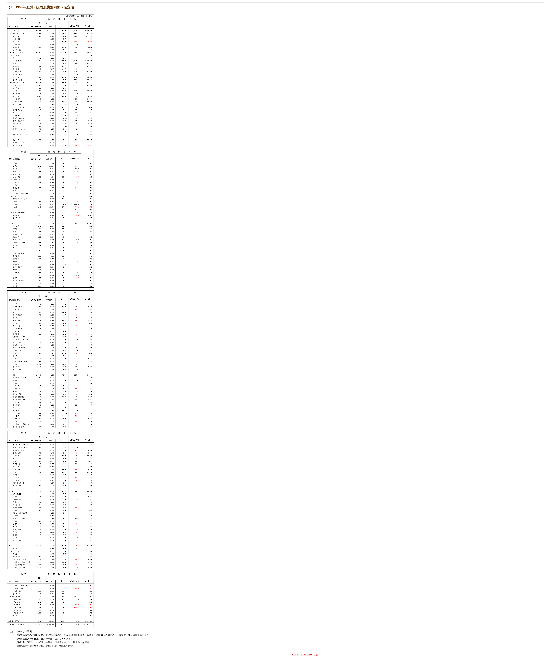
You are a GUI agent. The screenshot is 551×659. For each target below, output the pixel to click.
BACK (295, 654)
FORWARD (306, 654)
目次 (316, 654)
